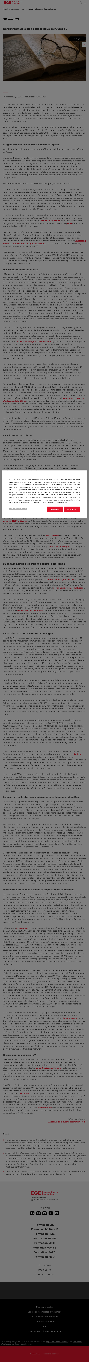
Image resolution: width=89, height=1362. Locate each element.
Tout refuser (55, 509)
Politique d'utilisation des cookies (52, 502)
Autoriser (72, 509)
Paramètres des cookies (18, 509)
